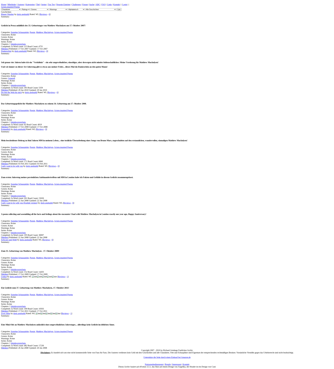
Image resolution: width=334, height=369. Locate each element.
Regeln (168, 364)
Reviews (43, 14)
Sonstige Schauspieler (20, 32)
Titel (38, 4)
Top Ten (51, 4)
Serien (43, 4)
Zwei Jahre (5, 313)
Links (109, 4)
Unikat (4, 276)
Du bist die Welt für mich (11, 92)
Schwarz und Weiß (9, 240)
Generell (11, 78)
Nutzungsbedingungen (154, 364)
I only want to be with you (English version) (19, 203)
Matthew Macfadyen (44, 32)
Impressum (176, 364)
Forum (85, 4)
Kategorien (30, 4)
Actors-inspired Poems (10, 7)
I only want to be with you (12, 166)
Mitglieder (12, 4)
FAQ (104, 4)
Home (3, 4)
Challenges (76, 4)
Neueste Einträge (63, 4)
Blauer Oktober (7, 14)
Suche (91, 4)
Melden (5, 49)
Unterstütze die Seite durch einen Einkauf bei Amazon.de (167, 357)
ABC (98, 4)
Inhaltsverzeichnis (18, 44)
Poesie (32, 32)
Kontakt (116, 4)
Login (124, 4)
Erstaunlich (5, 129)
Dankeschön (6, 51)
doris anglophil (23, 14)
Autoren (20, 4)
